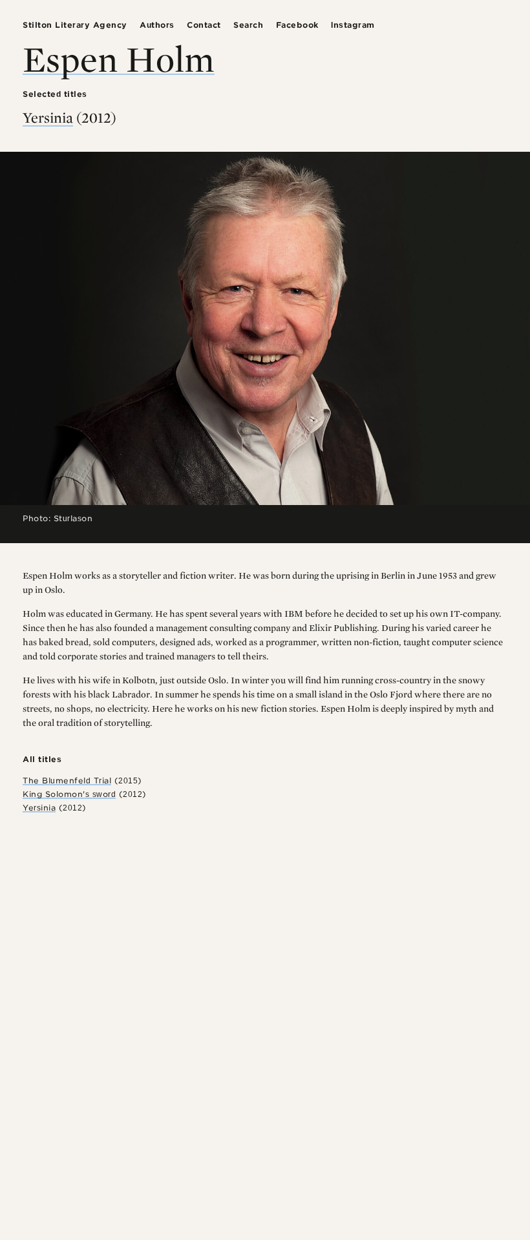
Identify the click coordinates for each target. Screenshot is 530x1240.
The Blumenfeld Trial (67, 780)
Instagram (353, 25)
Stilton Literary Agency (75, 25)
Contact (204, 25)
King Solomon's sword (69, 794)
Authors (157, 25)
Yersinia (48, 117)
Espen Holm (119, 58)
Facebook (297, 25)
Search (248, 25)
